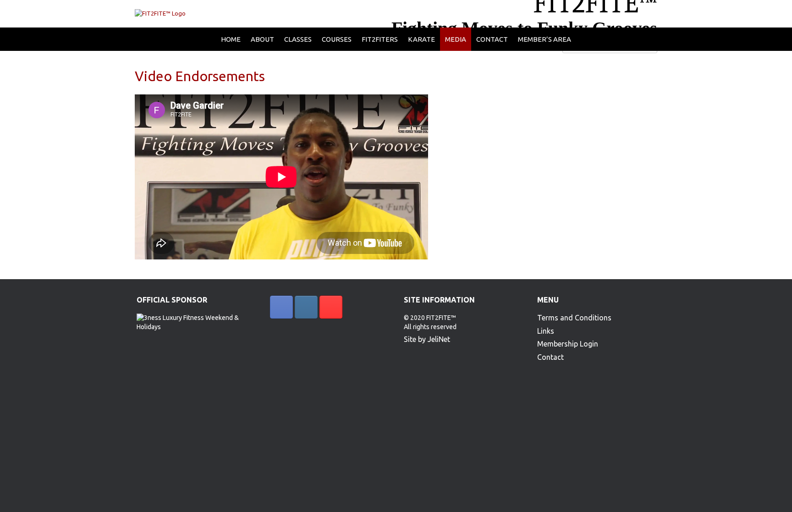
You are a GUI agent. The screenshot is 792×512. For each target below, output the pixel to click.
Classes (298, 39)
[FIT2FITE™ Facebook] (281, 307)
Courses (337, 39)
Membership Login (567, 344)
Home (231, 39)
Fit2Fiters (380, 39)
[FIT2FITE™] (160, 13)
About (262, 39)
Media (455, 39)
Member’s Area (544, 39)
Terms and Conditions (574, 318)
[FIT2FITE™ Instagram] (306, 307)
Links (545, 331)
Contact (492, 39)
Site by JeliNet (427, 339)
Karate (421, 39)
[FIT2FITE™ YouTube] (330, 307)
